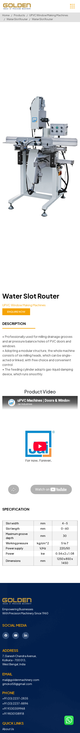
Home (6, 15)
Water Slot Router (17, 19)
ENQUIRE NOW (16, 311)
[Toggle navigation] (72, 6)
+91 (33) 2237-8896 (15, 703)
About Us (8, 729)
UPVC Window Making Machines (48, 15)
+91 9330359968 (13, 708)
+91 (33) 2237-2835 (15, 698)
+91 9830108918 (13, 713)
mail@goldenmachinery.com (20, 679)
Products (19, 15)
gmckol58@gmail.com (17, 684)
